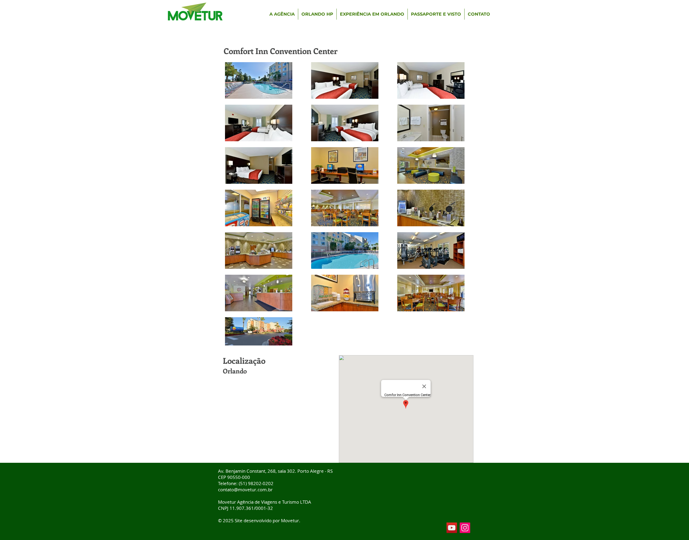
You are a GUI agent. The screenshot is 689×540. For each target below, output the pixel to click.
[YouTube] (452, 528)
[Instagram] (465, 528)
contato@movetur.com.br (245, 489)
